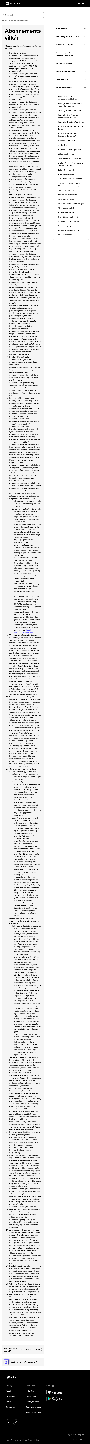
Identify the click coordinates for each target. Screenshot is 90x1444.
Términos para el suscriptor (69, 230)
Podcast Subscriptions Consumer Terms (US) (67, 134)
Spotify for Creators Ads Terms (71, 122)
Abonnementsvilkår (66, 208)
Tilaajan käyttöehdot (67, 174)
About (8, 1391)
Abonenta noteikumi (66, 199)
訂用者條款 (62, 145)
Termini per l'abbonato (67, 194)
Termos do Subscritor (67, 212)
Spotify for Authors (34, 1412)
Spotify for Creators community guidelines (67, 97)
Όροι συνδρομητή (66, 190)
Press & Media (12, 1396)
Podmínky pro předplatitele (69, 149)
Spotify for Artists (33, 1407)
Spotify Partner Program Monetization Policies (68, 116)
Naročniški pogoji (65, 225)
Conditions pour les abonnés (70, 178)
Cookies (36, 1440)
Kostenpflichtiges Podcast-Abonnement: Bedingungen (69, 184)
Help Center (31, 1391)
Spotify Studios (32, 1401)
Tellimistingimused (66, 170)
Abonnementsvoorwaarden (69, 158)
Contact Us (10, 1407)
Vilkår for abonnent (66, 154)
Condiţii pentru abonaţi (68, 217)
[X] (8, 1422)
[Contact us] (40, 1362)
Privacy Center (16, 1440)
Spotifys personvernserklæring (23, 631)
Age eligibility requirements (70, 110)
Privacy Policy (27, 1440)
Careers (9, 1401)
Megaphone (31, 1396)
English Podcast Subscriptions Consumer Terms (70, 164)
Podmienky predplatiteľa (68, 221)
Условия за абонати (66, 140)
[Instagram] (16, 1422)
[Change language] (79, 3)
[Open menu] (83, 3)
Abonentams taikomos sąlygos (71, 203)
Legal (7, 1440)
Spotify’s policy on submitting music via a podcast (70, 104)
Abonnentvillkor (65, 234)
